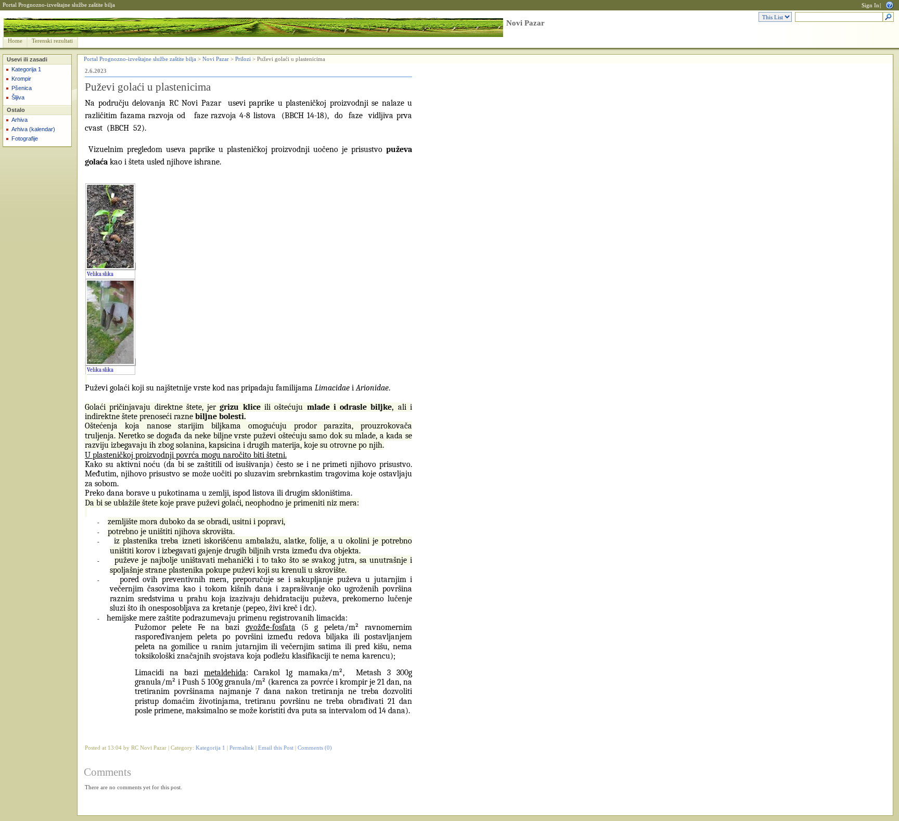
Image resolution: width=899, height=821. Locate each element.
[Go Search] (888, 17)
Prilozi (243, 59)
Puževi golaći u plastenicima (148, 87)
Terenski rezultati (52, 41)
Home (15, 41)
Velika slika (100, 274)
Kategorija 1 (26, 69)
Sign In (870, 5)
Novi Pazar (525, 23)
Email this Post (275, 748)
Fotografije (24, 138)
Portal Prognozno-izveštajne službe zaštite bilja (59, 5)
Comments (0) (315, 748)
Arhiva (19, 120)
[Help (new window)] (889, 4)
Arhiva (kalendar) (33, 129)
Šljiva (17, 97)
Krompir (21, 78)
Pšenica (21, 88)
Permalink (241, 748)
